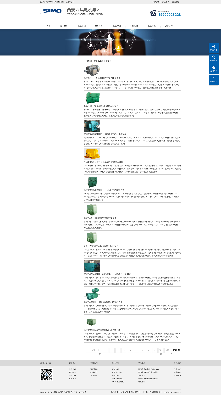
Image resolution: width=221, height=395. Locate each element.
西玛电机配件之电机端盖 (148, 372)
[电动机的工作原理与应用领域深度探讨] (92, 93)
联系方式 (177, 369)
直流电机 (115, 369)
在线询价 (165, 2)
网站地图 (134, 392)
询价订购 (169, 26)
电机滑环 (141, 375)
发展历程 (72, 378)
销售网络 (177, 375)
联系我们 (176, 2)
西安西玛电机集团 (52, 11)
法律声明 (114, 392)
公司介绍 (72, 369)
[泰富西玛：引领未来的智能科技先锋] (92, 205)
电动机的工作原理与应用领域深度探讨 (101, 105)
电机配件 (134, 26)
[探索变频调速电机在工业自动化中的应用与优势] (92, 121)
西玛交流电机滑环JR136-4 (148, 369)
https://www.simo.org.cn (172, 392)
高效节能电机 (117, 378)
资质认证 (124, 392)
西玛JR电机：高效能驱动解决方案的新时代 (103, 161)
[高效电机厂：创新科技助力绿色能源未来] (92, 65)
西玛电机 (99, 26)
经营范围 (72, 375)
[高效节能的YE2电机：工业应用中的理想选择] (92, 177)
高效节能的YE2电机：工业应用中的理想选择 (104, 189)
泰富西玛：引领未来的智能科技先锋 (100, 217)
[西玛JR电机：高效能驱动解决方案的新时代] (92, 149)
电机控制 (117, 26)
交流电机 (115, 375)
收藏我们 (155, 2)
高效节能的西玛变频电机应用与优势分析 (102, 330)
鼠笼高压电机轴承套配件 (148, 378)
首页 (49, 26)
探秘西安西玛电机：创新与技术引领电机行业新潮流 (107, 273)
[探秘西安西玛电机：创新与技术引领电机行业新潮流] (92, 261)
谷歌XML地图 (99, 61)
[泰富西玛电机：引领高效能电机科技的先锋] (92, 289)
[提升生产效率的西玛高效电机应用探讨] (92, 233)
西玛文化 (72, 372)
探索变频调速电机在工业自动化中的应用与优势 (105, 133)
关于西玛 (64, 26)
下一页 (161, 351)
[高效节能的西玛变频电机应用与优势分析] (92, 317)
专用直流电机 (117, 372)
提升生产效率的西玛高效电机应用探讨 (101, 245)
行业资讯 (94, 372)
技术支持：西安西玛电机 (150, 392)
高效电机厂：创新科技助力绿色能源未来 (102, 77)
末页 (167, 350)
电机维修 (152, 26)
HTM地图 (88, 61)
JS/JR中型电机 (118, 381)
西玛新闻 (94, 369)
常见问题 (94, 375)
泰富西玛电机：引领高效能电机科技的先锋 (103, 302)
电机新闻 (82, 26)
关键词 (108, 61)
